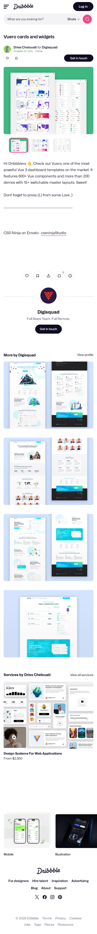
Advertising (80, 881)
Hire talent (40, 881)
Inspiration (60, 881)
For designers (18, 881)
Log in (83, 6)
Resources (65, 924)
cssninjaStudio (53, 233)
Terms (47, 918)
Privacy (60, 918)
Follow (39, 51)
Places (49, 924)
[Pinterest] (60, 897)
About (46, 888)
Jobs (27, 924)
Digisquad (50, 47)
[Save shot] (16, 58)
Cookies (75, 918)
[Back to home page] (23, 6)
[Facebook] (45, 897)
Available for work (23, 51)
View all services (81, 675)
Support (60, 888)
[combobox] (34, 19)
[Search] (87, 19)
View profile (85, 355)
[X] (37, 897)
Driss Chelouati (25, 47)
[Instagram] (52, 897)
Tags (37, 924)
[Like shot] (7, 58)
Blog (34, 888)
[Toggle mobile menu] (6, 6)
